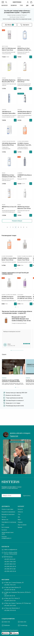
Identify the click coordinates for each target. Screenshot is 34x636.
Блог (3, 524)
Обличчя (20, 512)
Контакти (4, 530)
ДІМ (27, 5)
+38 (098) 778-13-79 (9, 584)
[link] (31, 2)
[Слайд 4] (14, 350)
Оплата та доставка (7, 509)
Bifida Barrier (25, 141)
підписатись (27, 495)
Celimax (19, 256)
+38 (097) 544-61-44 (9, 600)
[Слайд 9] (19, 350)
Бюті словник (5, 527)
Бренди (20, 527)
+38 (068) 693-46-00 (10, 566)
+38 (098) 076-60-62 (10, 610)
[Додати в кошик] (15, 57)
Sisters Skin (23, 621)
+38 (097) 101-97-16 (9, 595)
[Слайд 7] (17, 350)
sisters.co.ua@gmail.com (10, 549)
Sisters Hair (7, 621)
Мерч (19, 519)
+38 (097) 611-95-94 (9, 589)
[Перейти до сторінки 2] (16, 268)
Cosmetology (23, 625)
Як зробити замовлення (8, 512)
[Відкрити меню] (3, 2)
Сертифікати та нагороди (9, 522)
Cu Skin (19, 141)
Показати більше (17, 220)
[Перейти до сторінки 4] (18, 268)
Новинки (20, 522)
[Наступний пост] (29, 456)
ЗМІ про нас (5, 519)
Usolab (4, 77)
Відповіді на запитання (8, 514)
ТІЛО (21, 5)
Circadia (4, 109)
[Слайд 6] (16, 350)
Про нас (4, 517)
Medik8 (19, 46)
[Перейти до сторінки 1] (15, 268)
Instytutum (5, 46)
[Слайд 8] (18, 350)
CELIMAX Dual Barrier (27, 256)
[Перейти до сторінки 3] (17, 268)
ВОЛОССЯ (4, 5)
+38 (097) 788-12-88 (10, 561)
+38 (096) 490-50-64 (10, 571)
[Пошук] (6, 2)
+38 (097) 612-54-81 (9, 559)
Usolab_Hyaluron (10, 141)
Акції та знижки (22, 524)
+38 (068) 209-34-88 (10, 605)
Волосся (20, 509)
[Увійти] (28, 2)
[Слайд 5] (15, 350)
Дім (19, 517)
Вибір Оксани (20, 93)
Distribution (7, 625)
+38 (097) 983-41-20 (10, 564)
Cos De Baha (20, 294)
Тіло (19, 514)
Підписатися (14, 436)
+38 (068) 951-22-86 (9, 569)
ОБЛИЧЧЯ (14, 5)
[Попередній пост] (5, 456)
